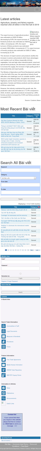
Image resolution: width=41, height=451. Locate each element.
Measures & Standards (13, 336)
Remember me (5, 276)
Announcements (11, 398)
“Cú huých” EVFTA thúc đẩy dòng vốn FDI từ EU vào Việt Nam (15, 222)
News (8, 388)
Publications (10, 393)
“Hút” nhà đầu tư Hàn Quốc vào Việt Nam (13, 218)
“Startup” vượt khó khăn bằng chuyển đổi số (14, 210)
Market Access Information (14, 365)
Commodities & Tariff (13, 326)
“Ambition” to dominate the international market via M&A (15, 226)
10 (28, 250)
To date (3, 189)
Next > (32, 250)
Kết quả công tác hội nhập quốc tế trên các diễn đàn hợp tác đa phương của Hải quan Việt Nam (13, 149)
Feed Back (24, 446)
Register (3, 281)
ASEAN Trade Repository (14, 370)
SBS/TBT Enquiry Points (14, 375)
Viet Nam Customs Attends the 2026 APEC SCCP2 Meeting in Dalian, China (12, 121)
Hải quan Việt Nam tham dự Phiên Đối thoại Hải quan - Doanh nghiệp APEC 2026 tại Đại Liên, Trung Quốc (12, 134)
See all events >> (6, 440)
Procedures (10, 342)
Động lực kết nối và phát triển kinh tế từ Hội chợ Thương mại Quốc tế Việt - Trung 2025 (15, 236)
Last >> (38, 250)
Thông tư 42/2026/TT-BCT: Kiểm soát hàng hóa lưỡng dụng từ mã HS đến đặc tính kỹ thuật (13, 128)
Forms (8, 347)
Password (4, 265)
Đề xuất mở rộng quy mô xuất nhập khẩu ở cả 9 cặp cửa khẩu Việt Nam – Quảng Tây (15, 245)
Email (3, 259)
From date (4, 181)
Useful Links (10, 403)
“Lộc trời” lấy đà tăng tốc (8, 213)
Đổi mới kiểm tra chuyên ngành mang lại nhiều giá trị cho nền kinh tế (15, 240)
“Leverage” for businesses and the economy (14, 215)
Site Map (8, 444)
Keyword (4, 167)
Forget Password (13, 281)
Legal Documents (12, 331)
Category (4, 175)
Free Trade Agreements (14, 360)
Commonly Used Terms (20, 444)
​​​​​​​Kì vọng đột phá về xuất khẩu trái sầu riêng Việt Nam (15, 231)
